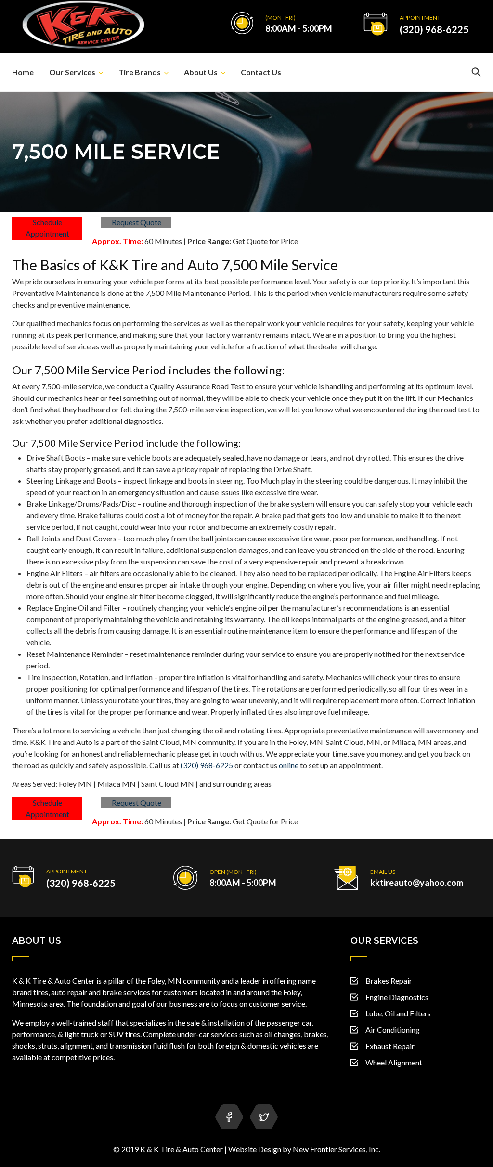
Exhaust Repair (390, 1046)
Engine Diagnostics (396, 996)
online (288, 764)
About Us (201, 72)
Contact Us (261, 72)
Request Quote (136, 222)
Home (23, 72)
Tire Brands (139, 72)
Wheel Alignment (393, 1062)
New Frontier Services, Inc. (336, 1149)
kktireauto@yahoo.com (416, 882)
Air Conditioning (392, 1029)
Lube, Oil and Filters (398, 1013)
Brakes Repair (388, 980)
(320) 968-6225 (434, 29)
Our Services (72, 72)
